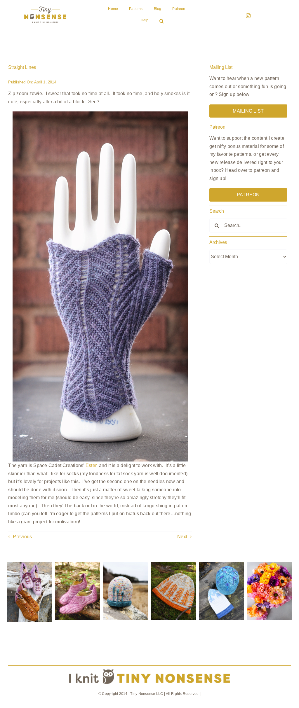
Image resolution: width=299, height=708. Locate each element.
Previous (22, 536)
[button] (161, 21)
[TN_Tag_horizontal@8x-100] (149, 667)
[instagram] (248, 15)
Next (182, 536)
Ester (91, 465)
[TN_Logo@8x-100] (45, 6)
